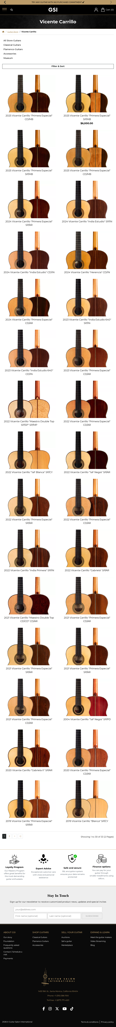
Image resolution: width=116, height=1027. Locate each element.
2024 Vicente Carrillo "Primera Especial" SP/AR (29, 223)
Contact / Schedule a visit (12, 953)
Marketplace (67, 945)
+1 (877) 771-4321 (62, 1000)
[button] (12, 10)
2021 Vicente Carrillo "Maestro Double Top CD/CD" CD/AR (29, 619)
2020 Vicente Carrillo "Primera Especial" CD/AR (87, 772)
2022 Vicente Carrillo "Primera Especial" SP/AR (29, 521)
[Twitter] (57, 1009)
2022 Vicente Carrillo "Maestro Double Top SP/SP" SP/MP (29, 423)
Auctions (65, 937)
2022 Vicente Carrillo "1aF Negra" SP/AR (87, 472)
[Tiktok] (71, 1009)
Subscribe (92, 916)
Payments (8, 958)
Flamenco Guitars (13, 49)
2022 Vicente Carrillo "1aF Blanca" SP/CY (29, 472)
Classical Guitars (12, 45)
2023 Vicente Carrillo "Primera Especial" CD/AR (87, 372)
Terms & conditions (89, 1022)
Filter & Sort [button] (58, 66)
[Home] (3, 32)
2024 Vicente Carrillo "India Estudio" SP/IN (87, 221)
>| (20, 836)
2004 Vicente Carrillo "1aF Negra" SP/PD (87, 719)
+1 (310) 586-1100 (61, 995)
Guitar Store (12, 32)
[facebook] (44, 1009)
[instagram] (50, 1009)
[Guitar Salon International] (52, 10)
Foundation (8, 941)
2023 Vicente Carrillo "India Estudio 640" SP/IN (87, 321)
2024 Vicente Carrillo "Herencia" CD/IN (87, 272)
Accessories (9, 53)
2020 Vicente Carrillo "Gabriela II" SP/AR (29, 770)
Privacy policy (107, 1022)
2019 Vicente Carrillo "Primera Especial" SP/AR (29, 823)
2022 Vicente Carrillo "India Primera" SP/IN (29, 570)
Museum (8, 58)
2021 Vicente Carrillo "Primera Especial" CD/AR (87, 619)
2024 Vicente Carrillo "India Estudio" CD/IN (29, 272)
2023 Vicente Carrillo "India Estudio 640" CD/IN (29, 372)
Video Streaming (98, 941)
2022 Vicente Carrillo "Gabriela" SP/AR (87, 570)
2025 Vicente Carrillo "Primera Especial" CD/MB (29, 117)
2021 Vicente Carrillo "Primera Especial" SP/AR (29, 670)
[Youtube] (65, 1009)
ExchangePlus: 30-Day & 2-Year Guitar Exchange (59, 2)
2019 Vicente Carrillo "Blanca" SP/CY (87, 821)
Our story (7, 937)
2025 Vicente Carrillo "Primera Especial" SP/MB (87, 117)
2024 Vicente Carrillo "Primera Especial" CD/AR (29, 321)
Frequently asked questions (11, 946)
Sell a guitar (66, 941)
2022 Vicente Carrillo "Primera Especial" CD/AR (87, 423)
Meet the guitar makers (101, 937)
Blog (92, 945)
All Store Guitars (12, 40)
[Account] (96, 10)
